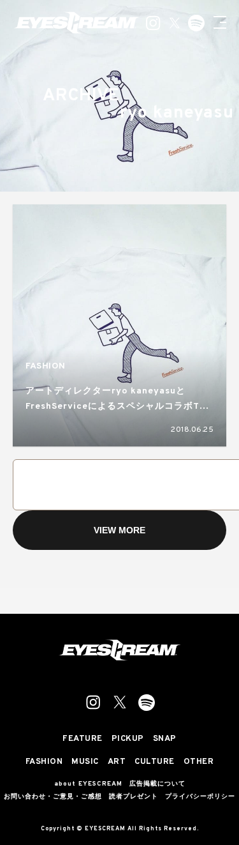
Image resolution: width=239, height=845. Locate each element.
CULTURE (154, 762)
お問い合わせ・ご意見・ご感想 (53, 797)
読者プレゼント (133, 797)
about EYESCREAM (88, 784)
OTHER (199, 762)
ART (117, 762)
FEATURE (82, 739)
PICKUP (128, 739)
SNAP (165, 739)
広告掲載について (157, 784)
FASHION (45, 366)
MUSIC (85, 762)
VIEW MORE (119, 530)
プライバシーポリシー (200, 797)
